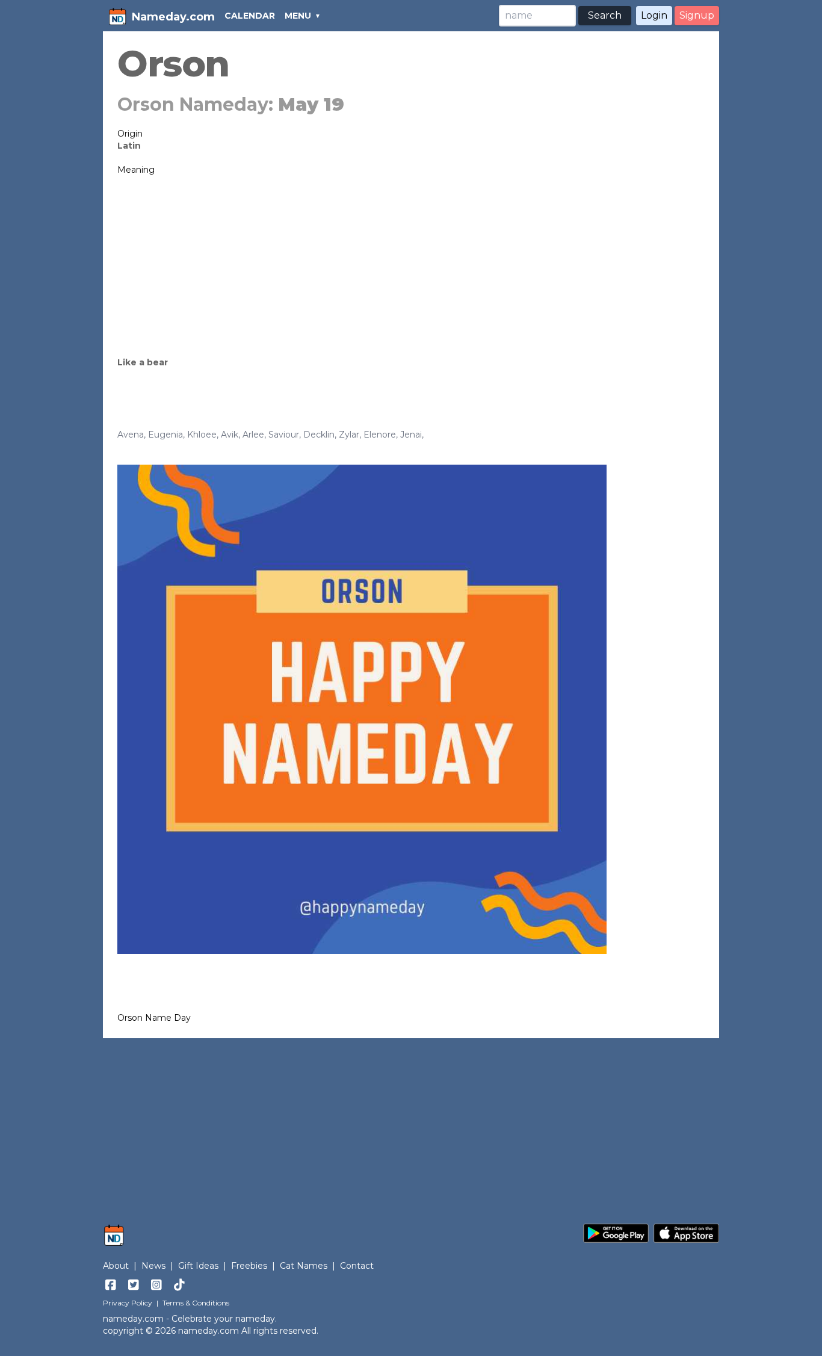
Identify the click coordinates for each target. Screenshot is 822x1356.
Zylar (349, 434)
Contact (357, 1265)
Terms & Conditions (195, 1302)
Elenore (379, 434)
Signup (696, 15)
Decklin (319, 434)
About (116, 1265)
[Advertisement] (411, 266)
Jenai (411, 434)
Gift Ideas (198, 1265)
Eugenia (165, 434)
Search (605, 15)
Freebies (249, 1265)
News (153, 1265)
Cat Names (303, 1265)
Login (654, 15)
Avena (130, 434)
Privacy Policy (127, 1302)
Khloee (202, 434)
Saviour (283, 434)
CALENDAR (249, 15)
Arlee (253, 434)
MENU (298, 15)
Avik (229, 434)
